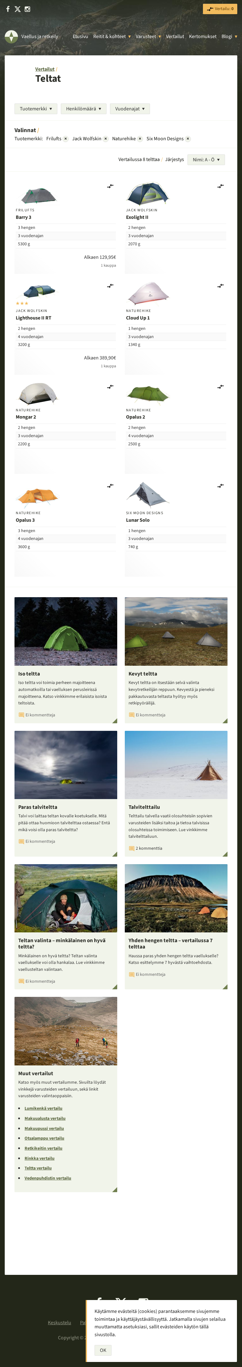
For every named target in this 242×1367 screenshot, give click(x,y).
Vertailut (175, 36)
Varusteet (146, 36)
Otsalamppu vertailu (44, 1138)
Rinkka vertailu (40, 1158)
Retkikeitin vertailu (43, 1148)
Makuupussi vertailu (44, 1128)
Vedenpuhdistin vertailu (48, 1178)
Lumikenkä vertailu (43, 1108)
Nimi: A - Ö (204, 159)
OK (103, 1350)
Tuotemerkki (33, 108)
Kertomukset (202, 36)
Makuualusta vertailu (45, 1118)
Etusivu (80, 36)
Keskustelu (59, 1322)
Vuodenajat (127, 108)
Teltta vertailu (38, 1168)
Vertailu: (223, 9)
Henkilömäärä (81, 108)
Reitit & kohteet (109, 36)
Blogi (227, 36)
